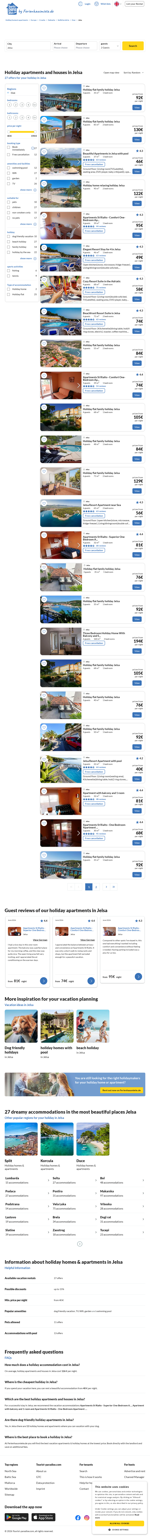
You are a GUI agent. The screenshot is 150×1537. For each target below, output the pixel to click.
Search (133, 45)
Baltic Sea (10, 1477)
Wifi (24, 173)
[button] (119, 1529)
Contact (84, 1488)
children (24, 207)
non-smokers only (24, 212)
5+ (34, 104)
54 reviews (101, 386)
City (9, 44)
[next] (106, 887)
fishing (24, 270)
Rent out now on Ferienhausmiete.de (122, 1090)
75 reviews (101, 287)
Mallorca (10, 1482)
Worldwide (11, 1488)
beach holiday (24, 241)
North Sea (10, 1471)
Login (87, 3)
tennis (24, 275)
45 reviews (101, 833)
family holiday (24, 246)
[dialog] (119, 1507)
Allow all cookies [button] (119, 1523)
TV (24, 183)
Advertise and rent (134, 1471)
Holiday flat (24, 294)
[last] (113, 887)
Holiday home (24, 289)
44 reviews (101, 226)
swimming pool (24, 167)
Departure (81, 43)
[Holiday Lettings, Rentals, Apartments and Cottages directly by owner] (30, 12)
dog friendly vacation (24, 236)
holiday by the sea (24, 252)
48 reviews (101, 799)
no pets (24, 217)
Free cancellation (24, 154)
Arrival (57, 43)
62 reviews (101, 319)
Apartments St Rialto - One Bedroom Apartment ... (61, 1408)
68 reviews (101, 545)
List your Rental (134, 3)
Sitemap (9, 1494)
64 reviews (101, 767)
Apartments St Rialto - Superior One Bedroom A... (106, 1405)
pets (24, 201)
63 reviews (101, 159)
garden (24, 178)
